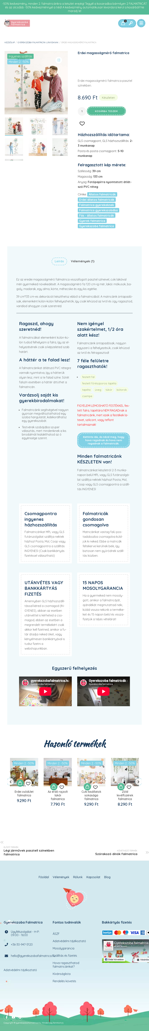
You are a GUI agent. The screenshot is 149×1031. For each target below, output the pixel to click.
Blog (107, 877)
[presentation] (10, 781)
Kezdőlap (10, 42)
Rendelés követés (64, 981)
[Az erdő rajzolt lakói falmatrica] (58, 772)
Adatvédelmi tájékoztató (20, 970)
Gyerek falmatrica (92, 221)
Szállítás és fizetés (65, 955)
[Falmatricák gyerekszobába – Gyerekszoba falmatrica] (17, 23)
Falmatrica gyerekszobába (98, 210)
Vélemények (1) (82, 261)
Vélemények (61, 877)
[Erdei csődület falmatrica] (24, 772)
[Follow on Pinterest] (20, 1017)
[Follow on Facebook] (6, 1017)
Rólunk (77, 877)
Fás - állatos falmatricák (96, 215)
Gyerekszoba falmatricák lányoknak (38, 42)
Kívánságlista (62, 974)
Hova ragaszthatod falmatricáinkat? (66, 964)
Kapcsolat (93, 877)
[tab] (59, 261)
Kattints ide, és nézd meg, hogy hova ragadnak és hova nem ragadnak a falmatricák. (103, 440)
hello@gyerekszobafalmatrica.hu (33, 956)
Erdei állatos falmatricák (96, 199)
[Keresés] (130, 23)
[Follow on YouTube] (13, 1017)
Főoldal (44, 877)
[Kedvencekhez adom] (28, 783)
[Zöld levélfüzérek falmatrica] (125, 772)
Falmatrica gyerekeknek (96, 205)
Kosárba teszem (106, 111)
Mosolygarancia (63, 948)
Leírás (59, 261)
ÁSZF (56, 934)
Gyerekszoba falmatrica (96, 226)
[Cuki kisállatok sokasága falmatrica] (91, 772)
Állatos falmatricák (102, 194)
